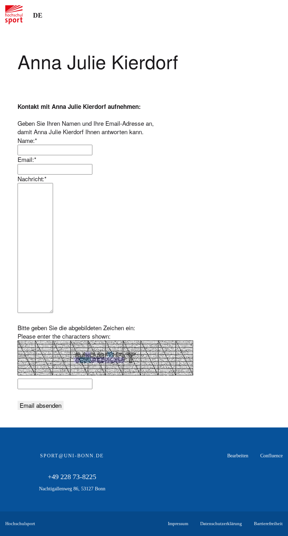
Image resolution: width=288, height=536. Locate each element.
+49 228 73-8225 (72, 477)
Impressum (178, 523)
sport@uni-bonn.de (72, 455)
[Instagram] (277, 483)
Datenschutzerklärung (221, 523)
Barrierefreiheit (268, 523)
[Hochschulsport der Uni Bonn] (13, 14)
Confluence (271, 455)
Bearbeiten (237, 455)
